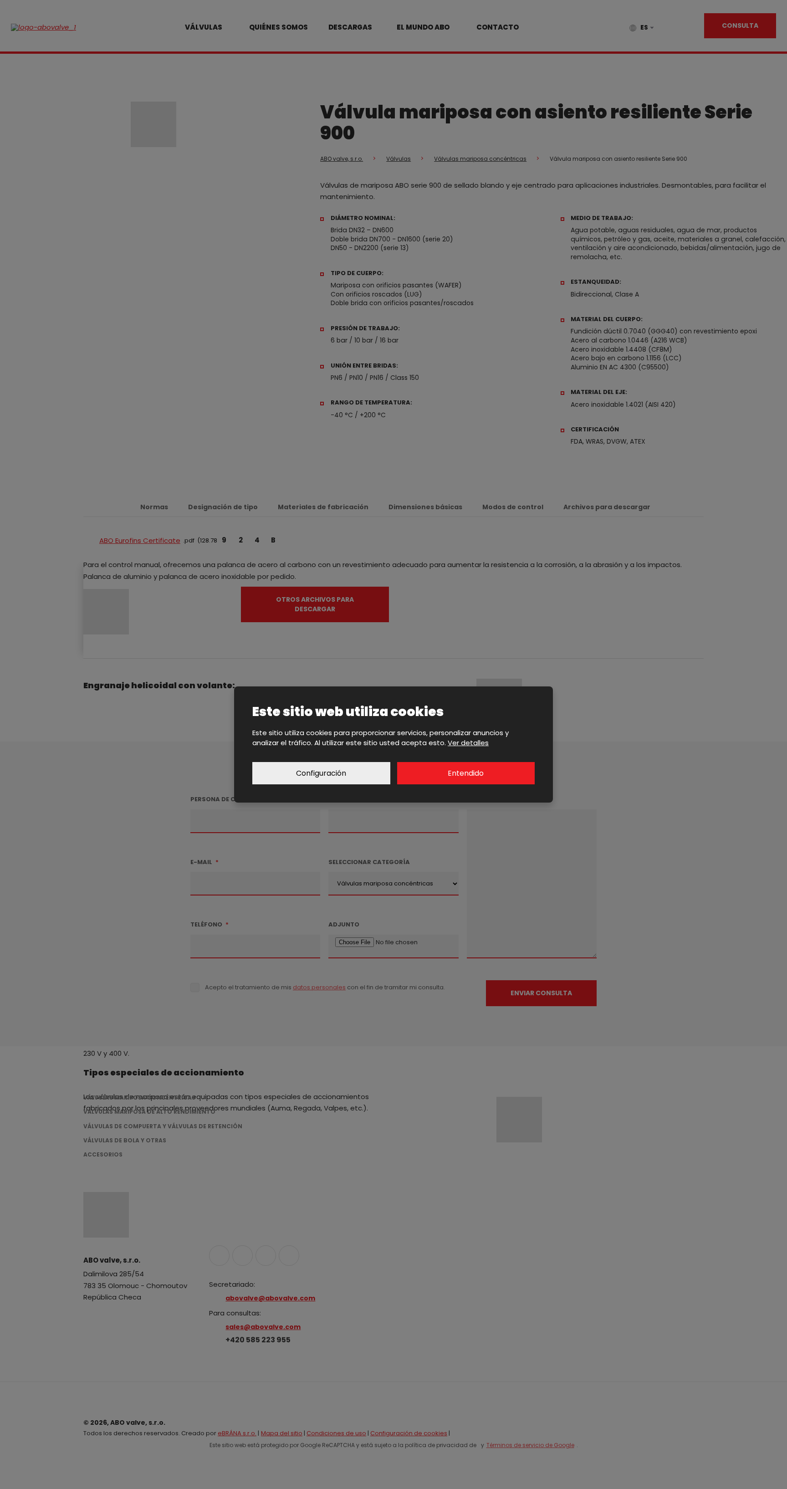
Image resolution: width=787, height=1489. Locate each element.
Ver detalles (468, 742)
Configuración (321, 773)
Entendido (466, 773)
